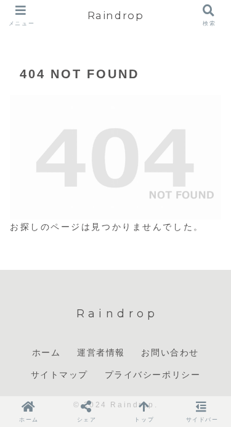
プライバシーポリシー (153, 374)
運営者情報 (101, 352)
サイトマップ (60, 374)
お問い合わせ (170, 352)
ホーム (46, 352)
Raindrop (115, 15)
